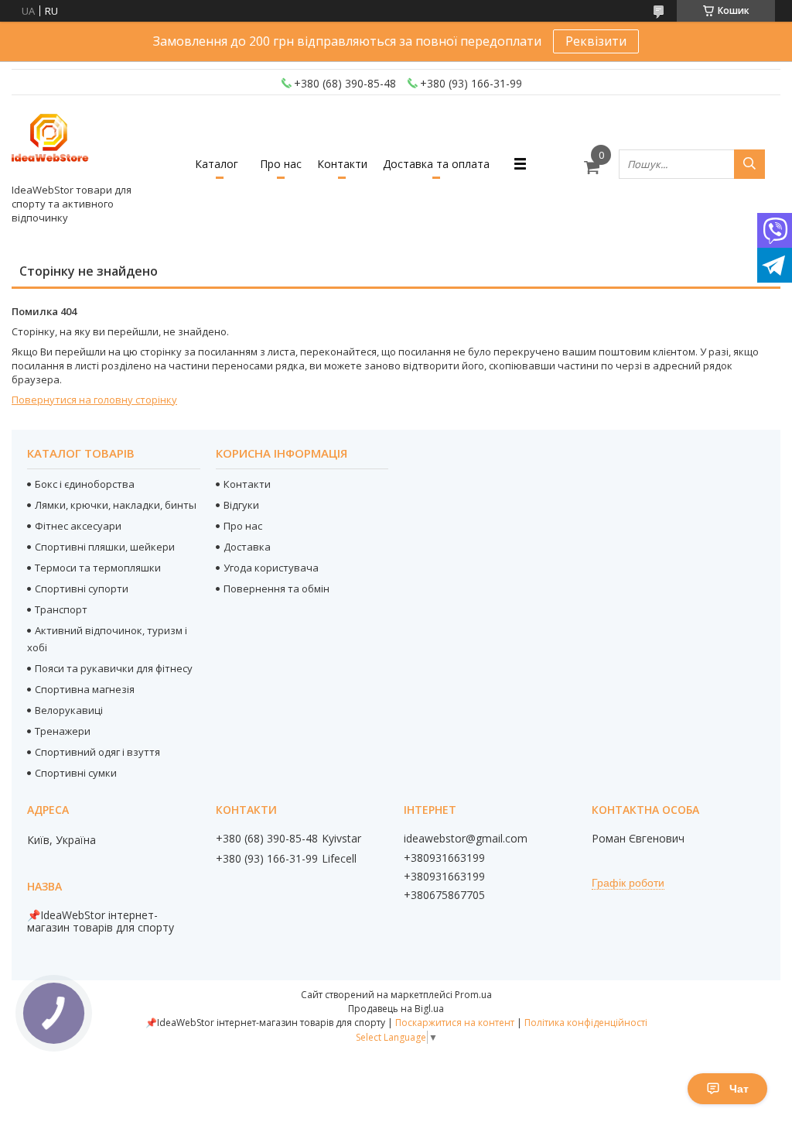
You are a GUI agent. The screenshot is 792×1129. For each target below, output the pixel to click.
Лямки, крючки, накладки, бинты (115, 505)
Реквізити (595, 41)
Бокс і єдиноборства (85, 484)
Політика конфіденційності (585, 1022)
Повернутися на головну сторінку (94, 400)
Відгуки (241, 505)
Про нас (281, 163)
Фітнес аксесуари (78, 526)
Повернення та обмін (276, 588)
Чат (739, 1089)
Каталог (216, 163)
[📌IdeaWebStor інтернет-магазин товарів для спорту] (50, 143)
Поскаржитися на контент (454, 1022)
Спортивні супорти (81, 588)
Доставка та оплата (436, 163)
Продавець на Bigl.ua (396, 1008)
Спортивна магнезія (85, 689)
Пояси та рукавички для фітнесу (114, 668)
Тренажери (62, 731)
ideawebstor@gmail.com (465, 838)
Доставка (247, 547)
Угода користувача (271, 568)
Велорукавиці (69, 710)
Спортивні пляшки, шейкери (105, 547)
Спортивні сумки (76, 773)
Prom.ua (473, 994)
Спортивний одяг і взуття (97, 752)
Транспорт (61, 609)
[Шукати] (749, 164)
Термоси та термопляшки (98, 568)
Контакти (342, 163)
